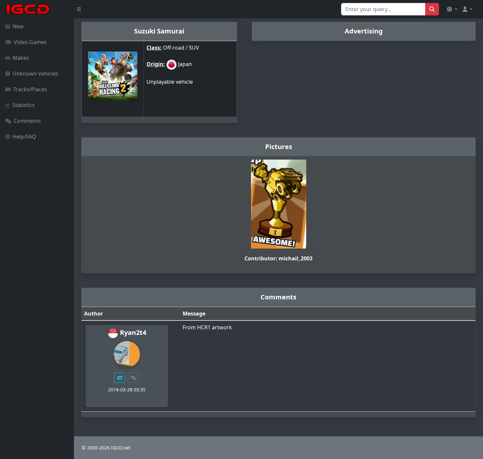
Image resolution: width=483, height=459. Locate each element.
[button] (452, 9)
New (18, 26)
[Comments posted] (134, 378)
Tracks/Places (30, 89)
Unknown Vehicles (35, 73)
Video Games (30, 42)
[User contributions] (119, 378)
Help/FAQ (24, 136)
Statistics (23, 105)
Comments (27, 120)
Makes (20, 57)
